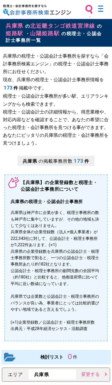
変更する (90, 374)
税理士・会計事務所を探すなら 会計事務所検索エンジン (37, 10)
